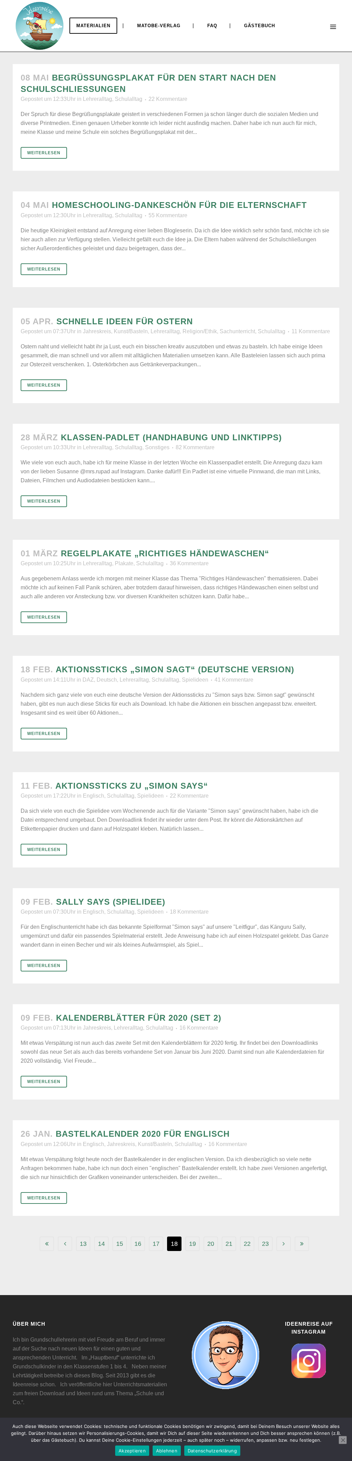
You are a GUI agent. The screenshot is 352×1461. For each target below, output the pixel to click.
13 (83, 1243)
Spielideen (195, 680)
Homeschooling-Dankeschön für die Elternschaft (179, 205)
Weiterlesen (43, 152)
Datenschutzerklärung (212, 1450)
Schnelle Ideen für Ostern (124, 321)
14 (101, 1243)
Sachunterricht (237, 331)
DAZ (88, 680)
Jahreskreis (97, 331)
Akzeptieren (132, 1450)
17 (156, 1243)
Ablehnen (166, 1450)
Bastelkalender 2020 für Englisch (143, 1133)
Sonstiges (157, 447)
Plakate (124, 563)
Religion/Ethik (200, 331)
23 (265, 1243)
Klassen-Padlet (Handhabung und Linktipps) (171, 437)
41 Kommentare (233, 680)
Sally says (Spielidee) (110, 901)
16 (137, 1243)
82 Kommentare (195, 447)
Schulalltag (128, 99)
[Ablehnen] (343, 1440)
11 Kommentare (311, 331)
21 (229, 1243)
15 (119, 1243)
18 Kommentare (189, 912)
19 (192, 1243)
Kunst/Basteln (131, 331)
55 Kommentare (167, 215)
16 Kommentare (198, 1028)
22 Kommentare (167, 99)
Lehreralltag (97, 99)
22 (247, 1243)
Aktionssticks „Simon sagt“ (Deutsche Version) (175, 669)
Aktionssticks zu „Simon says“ (131, 785)
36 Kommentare (189, 563)
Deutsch (107, 680)
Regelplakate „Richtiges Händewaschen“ (165, 553)
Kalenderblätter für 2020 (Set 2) (138, 1017)
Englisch (93, 796)
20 (210, 1243)
